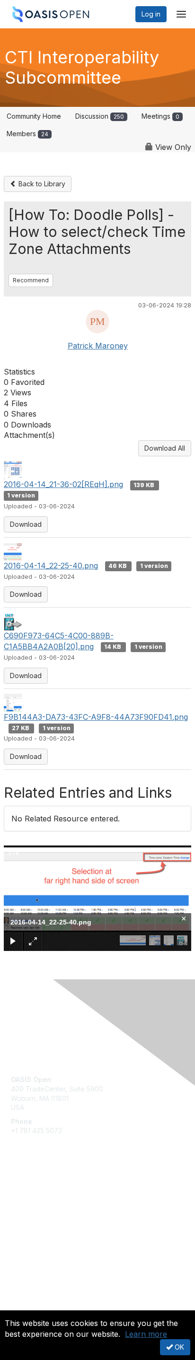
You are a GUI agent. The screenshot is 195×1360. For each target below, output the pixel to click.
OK (178, 1347)
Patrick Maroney (98, 345)
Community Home (34, 116)
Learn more (146, 1334)
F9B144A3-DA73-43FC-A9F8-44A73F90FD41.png (96, 717)
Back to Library (41, 184)
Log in (151, 14)
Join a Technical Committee (54, 1221)
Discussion (99, 116)
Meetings (160, 116)
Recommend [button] (31, 280)
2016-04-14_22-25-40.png (51, 565)
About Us (25, 1306)
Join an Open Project (44, 1207)
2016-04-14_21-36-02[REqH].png (63, 484)
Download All (164, 448)
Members (27, 134)
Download (26, 524)
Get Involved (31, 1193)
